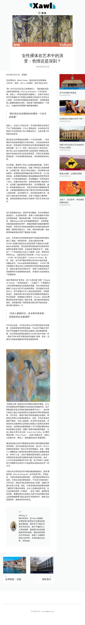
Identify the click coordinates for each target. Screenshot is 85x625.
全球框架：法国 (13, 579)
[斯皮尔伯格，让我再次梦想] (72, 169)
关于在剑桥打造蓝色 (68, 92)
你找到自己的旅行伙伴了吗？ (72, 119)
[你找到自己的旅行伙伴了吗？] (72, 114)
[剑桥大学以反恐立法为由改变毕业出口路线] (72, 140)
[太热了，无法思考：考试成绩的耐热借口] (72, 195)
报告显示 (46, 579)
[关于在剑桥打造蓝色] (72, 88)
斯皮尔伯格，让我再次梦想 (71, 173)
